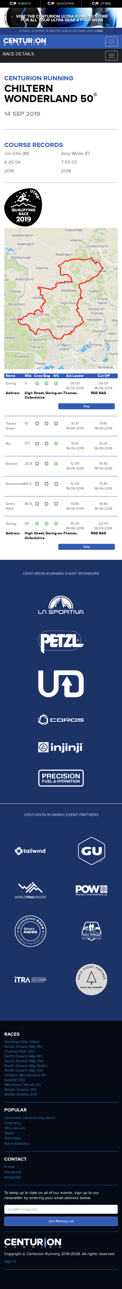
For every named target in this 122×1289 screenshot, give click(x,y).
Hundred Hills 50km (21, 1041)
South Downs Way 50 (23, 1046)
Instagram (12, 1177)
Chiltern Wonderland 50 (25, 1075)
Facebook (13, 1172)
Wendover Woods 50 (22, 1084)
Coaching (12, 1122)
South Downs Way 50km (25, 1065)
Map (86, 406)
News (9, 1133)
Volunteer (12, 1138)
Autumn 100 (15, 1080)
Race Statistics (17, 1143)
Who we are (14, 1128)
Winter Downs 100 (20, 1089)
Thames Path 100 (19, 1051)
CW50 (100, 31)
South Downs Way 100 (24, 1061)
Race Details (18, 54)
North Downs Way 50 (23, 1056)
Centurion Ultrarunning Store (29, 1117)
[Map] (61, 298)
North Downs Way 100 (23, 1070)
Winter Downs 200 (20, 1094)
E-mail (9, 1166)
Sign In (10, 1261)
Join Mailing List (61, 1221)
